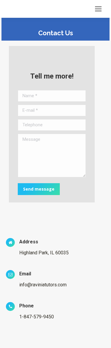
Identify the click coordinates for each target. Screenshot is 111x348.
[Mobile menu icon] (98, 8)
